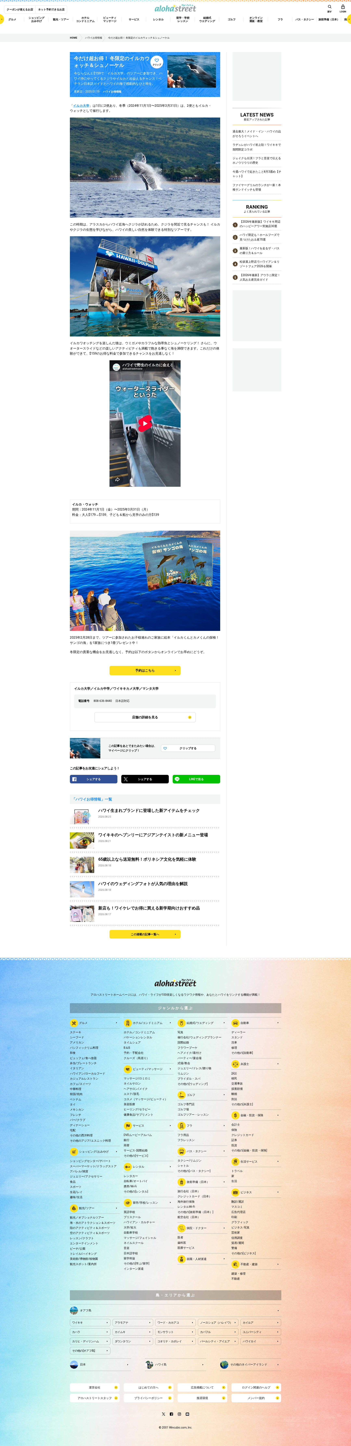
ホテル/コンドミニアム (147, 1022)
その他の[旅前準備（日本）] (195, 1212)
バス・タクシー (197, 1151)
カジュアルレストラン (84, 1078)
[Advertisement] (257, 369)
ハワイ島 (161, 1364)
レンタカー (131, 1176)
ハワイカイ (249, 1341)
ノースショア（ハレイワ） (216, 1322)
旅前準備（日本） (198, 1182)
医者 (180, 1237)
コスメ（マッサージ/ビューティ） (146, 1099)
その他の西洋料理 (81, 1135)
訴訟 (234, 1073)
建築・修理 (238, 1273)
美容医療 (129, 1104)
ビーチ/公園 (77, 1248)
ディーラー (238, 1032)
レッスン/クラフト (82, 1238)
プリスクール (132, 1217)
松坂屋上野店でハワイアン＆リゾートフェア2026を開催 (260, 264)
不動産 (235, 1278)
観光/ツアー (86, 1208)
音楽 (126, 1248)
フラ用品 (183, 1135)
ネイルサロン (132, 1083)
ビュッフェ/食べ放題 (83, 1058)
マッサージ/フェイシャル (140, 1237)
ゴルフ (191, 1094)
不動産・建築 (249, 1264)
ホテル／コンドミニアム (139, 1032)
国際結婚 (183, 1042)
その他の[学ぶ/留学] (136, 1263)
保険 (234, 1129)
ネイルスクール (134, 1243)
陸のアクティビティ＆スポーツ (90, 1227)
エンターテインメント (84, 1243)
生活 (234, 1181)
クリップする (188, 748)
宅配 (73, 1130)
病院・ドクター (197, 1228)
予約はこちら (145, 670)
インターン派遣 (134, 1268)
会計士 (235, 1124)
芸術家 (235, 1232)
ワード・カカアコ (168, 1322)
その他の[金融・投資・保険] (249, 1150)
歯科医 (182, 1242)
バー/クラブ (77, 1120)
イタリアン (77, 1068)
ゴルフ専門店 (186, 1104)
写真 (180, 1032)
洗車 (234, 1042)
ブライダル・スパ (189, 1078)
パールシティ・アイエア (215, 1341)
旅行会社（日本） (189, 1191)
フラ (189, 1125)
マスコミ (237, 1206)
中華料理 (75, 1089)
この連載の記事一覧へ (145, 934)
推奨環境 (202, 1398)
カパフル (205, 1332)
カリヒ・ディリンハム (85, 1341)
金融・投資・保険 (251, 1115)
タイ (73, 1104)
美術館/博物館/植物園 (84, 1258)
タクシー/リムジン (190, 1160)
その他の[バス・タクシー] (194, 1171)
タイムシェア (132, 1042)
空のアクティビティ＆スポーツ (90, 1233)
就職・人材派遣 (197, 1258)
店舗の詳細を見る (145, 717)
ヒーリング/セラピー (137, 1109)
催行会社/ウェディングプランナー (199, 1037)
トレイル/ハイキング (83, 1253)
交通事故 (237, 1083)
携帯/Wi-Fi (130, 1186)
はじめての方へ (148, 1387)
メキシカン (77, 1109)
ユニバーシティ (252, 1332)
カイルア (248, 1322)
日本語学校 (131, 1253)
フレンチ (75, 1114)
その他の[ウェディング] (193, 1084)
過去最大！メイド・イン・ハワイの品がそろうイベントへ (257, 133)
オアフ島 (85, 1310)
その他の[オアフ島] (83, 1350)
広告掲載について (202, 1387)
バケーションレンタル (138, 1037)
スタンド (237, 1037)
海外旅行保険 (186, 1201)
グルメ (83, 1022)
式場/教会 (184, 1063)
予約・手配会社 (134, 1052)
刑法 (234, 1099)
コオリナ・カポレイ (169, 1341)
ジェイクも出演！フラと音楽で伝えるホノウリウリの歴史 (257, 160)
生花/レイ (76, 1192)
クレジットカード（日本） (195, 1196)
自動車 (244, 1022)
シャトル (183, 1165)
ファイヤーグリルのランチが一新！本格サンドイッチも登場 (257, 187)
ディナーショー (80, 1125)
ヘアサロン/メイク (136, 1088)
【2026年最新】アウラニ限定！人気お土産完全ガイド (260, 277)
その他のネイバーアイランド (248, 1364)
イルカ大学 (81, 106)
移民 (234, 1078)
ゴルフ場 (183, 1109)
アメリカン (77, 1042)
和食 (73, 1052)
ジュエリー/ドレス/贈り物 (194, 1068)
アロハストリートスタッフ (95, 1398)
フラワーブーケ (187, 1047)
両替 (126, 1145)
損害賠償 (237, 1088)
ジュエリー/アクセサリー (86, 1176)
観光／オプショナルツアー (87, 1217)
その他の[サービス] (136, 1155)
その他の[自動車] (242, 1052)
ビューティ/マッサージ (147, 1069)
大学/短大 (130, 1227)
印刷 (234, 1217)
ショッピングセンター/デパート (90, 1161)
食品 (73, 1181)
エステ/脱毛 (131, 1093)
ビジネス (246, 1192)
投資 (234, 1145)
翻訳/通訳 (237, 1201)
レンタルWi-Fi (186, 1206)
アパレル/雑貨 (79, 1171)
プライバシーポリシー (148, 1398)
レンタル (138, 1166)
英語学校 (129, 1212)
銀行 (126, 1140)
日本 (83, 1364)
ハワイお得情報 (112, 91)
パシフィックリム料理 (84, 1047)
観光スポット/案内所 (83, 1264)
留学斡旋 (129, 1258)
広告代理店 (238, 1212)
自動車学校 (131, 1232)
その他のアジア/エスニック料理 (90, 1140)
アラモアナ (121, 1322)
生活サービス (249, 1161)
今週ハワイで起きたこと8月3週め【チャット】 (257, 174)
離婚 (234, 1093)
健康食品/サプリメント (138, 1114)
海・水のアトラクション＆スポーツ (92, 1222)
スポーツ (75, 1186)
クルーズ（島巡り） (136, 1058)
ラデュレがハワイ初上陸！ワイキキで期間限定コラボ (257, 147)
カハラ (76, 1332)
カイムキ (120, 1332)
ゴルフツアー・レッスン (193, 1114)
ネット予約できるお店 (51, 9)
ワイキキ (77, 1322)
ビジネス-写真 (240, 1227)
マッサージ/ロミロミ (137, 1078)
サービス (138, 1125)
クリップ (157, 64)
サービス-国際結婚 (135, 1150)
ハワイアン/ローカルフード (87, 1073)
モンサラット (165, 1332)
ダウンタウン (123, 1341)
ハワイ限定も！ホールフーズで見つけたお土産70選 (260, 237)
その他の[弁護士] (242, 1104)
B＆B (127, 1047)
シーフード (77, 1037)
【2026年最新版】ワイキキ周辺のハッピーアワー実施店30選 (260, 224)
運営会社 (94, 1387)
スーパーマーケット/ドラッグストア (93, 1166)
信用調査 (237, 1237)
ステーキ (75, 1032)
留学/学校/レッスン (145, 1202)
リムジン (183, 1073)
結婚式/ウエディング (200, 1022)
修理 (234, 1047)
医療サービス (186, 1247)
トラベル (237, 1171)
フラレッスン (186, 1140)
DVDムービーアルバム (138, 1135)
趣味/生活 (76, 1197)
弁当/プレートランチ (83, 1063)
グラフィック (239, 1222)
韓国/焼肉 (76, 1094)
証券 (234, 1140)
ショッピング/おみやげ (94, 1151)
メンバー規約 (256, 1398)
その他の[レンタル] (136, 1191)
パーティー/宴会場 (190, 1058)
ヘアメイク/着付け (190, 1052)
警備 (234, 1248)
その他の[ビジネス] (243, 1253)
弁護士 (244, 1063)
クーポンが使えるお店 (20, 9)
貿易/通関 (237, 1243)
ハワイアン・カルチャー (139, 1222)
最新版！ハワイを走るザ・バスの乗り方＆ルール (260, 250)
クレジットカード (242, 1135)
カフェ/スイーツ (80, 1084)
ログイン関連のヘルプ (256, 1387)
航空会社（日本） (189, 1217)
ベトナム (75, 1099)
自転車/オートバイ (136, 1181)
